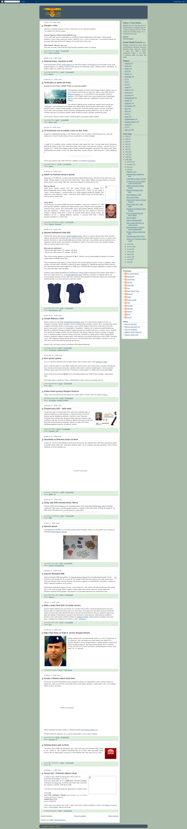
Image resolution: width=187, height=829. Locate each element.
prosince (130, 162)
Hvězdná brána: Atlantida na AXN (58, 61)
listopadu (130, 164)
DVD (50, 518)
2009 (127, 157)
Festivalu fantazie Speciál (79, 577)
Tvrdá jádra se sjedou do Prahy (57, 83)
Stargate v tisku (51, 25)
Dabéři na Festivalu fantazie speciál (59, 175)
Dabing (51, 74)
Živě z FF (128, 130)
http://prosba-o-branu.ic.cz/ (89, 730)
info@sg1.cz (85, 264)
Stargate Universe (62, 350)
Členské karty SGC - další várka (57, 409)
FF (126, 82)
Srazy (55, 122)
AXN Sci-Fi (94, 64)
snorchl (129, 317)
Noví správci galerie (52, 358)
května (129, 252)
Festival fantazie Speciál (58, 532)
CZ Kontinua (91, 161)
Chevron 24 (53, 9)
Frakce (51, 166)
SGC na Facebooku (131, 329)
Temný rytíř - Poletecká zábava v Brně (60, 773)
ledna (129, 262)
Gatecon (51, 224)
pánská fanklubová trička (74, 236)
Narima (107, 805)
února (129, 259)
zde (75, 35)
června (129, 249)
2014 (127, 144)
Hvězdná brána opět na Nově (56, 745)
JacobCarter (131, 279)
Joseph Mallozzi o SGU (54, 319)
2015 (127, 141)
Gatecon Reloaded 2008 (54, 574)
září (128, 169)
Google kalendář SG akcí (74, 275)
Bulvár (51, 53)
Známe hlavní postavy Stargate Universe (61, 391)
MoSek (55, 807)
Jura (128, 288)
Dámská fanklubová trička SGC (57, 233)
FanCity (127, 74)
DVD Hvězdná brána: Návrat (97, 506)
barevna (129, 311)
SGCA (127, 111)
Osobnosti (56, 53)
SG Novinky (52, 350)
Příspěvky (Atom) (60, 820)
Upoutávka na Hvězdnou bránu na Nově (61, 439)
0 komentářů (65, 51)
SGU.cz (105, 395)
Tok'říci (127, 124)
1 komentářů (69, 222)
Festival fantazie (128, 38)
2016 (127, 139)
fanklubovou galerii (101, 362)
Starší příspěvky (113, 816)
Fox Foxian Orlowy (133, 273)
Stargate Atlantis (130, 119)
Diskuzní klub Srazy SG (132, 327)
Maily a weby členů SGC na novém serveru (62, 605)
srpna (129, 244)
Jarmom (129, 282)
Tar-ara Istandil (131, 300)
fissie (128, 314)
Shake (129, 297)
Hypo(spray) (131, 276)
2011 (127, 152)
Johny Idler (130, 285)
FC (126, 79)
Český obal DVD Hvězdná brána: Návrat (61, 503)
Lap (114, 805)
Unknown (130, 306)
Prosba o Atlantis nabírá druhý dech (59, 678)
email (59, 589)
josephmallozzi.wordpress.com (74, 322)
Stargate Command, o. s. (76, 94)
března (129, 257)
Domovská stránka (80, 816)
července (130, 246)
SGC (60, 310)
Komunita (52, 431)
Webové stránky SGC (131, 335)
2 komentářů (65, 120)
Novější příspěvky (46, 816)
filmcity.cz (63, 506)
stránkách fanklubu (82, 617)
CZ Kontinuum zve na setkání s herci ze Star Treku (66, 131)
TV (55, 494)
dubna (129, 254)
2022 (127, 136)
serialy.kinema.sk (66, 64)
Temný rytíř (57, 783)
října (128, 167)
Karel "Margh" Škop (133, 291)
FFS (126, 85)
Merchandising (53, 310)
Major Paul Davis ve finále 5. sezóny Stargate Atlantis (67, 633)
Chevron (127, 93)
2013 (127, 147)
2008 (127, 159)
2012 (127, 149)
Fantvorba (128, 77)
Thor (128, 303)
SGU (126, 114)
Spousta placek (50, 526)
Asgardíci (128, 63)
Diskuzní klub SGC (131, 324)
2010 (127, 154)
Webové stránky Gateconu (133, 332)
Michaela (130, 294)
